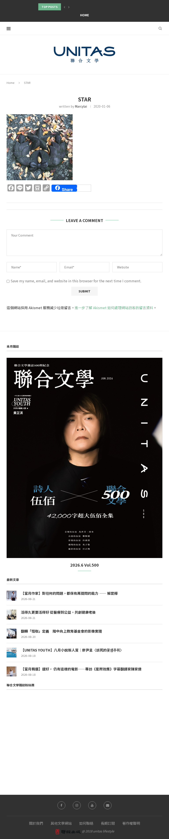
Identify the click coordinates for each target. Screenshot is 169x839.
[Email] (108, 805)
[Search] (160, 28)
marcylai (81, 106)
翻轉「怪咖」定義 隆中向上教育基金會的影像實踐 (61, 631)
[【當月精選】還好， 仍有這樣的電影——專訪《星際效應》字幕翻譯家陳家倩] (12, 671)
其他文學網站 (61, 823)
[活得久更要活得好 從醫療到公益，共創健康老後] (12, 615)
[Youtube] (92, 805)
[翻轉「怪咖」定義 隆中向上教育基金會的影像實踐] (12, 634)
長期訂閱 (108, 823)
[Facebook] (61, 805)
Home (84, 15)
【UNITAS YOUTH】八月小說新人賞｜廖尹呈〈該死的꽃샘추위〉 (72, 650)
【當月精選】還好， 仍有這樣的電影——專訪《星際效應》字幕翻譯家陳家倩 (81, 668)
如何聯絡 (86, 823)
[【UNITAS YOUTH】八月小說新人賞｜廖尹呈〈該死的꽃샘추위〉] (12, 652)
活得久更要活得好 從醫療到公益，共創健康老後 (58, 612)
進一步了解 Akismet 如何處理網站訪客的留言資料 (114, 307)
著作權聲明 (131, 823)
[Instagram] (77, 805)
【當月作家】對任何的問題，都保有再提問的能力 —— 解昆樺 (69, 593)
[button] (64, 6)
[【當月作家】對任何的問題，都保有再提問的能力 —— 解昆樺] (12, 596)
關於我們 (36, 823)
